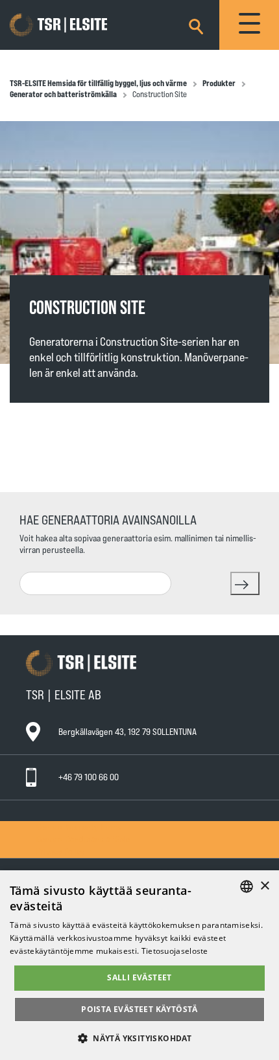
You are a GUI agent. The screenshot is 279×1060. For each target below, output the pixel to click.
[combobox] (95, 583)
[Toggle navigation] (249, 25)
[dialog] (139, 965)
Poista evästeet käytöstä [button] (139, 1009)
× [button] (264, 886)
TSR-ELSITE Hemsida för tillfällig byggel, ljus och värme (98, 83)
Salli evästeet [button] (139, 977)
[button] (139, 1037)
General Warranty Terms (78, 826)
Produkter (219, 83)
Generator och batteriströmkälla (63, 94)
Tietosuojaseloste (174, 950)
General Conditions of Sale (83, 838)
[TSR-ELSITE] (77, 25)
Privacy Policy (60, 851)
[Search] (196, 24)
